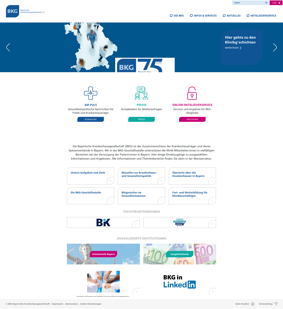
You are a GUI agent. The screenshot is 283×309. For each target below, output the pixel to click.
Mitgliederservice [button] (263, 15)
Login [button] (274, 2)
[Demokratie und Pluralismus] (103, 281)
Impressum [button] (57, 303)
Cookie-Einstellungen (90, 303)
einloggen (192, 119)
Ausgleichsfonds (180, 254)
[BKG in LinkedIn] (179, 281)
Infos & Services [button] (205, 15)
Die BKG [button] (179, 15)
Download (91, 119)
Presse (141, 119)
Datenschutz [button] (71, 303)
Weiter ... (43, 56)
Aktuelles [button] (234, 15)
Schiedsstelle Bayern (103, 254)
